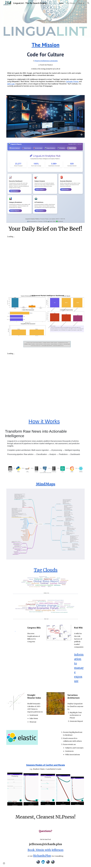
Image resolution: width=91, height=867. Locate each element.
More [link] (80, 3)
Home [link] (61, 3)
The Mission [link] (70, 3)
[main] (45, 65)
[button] (88, 3)
